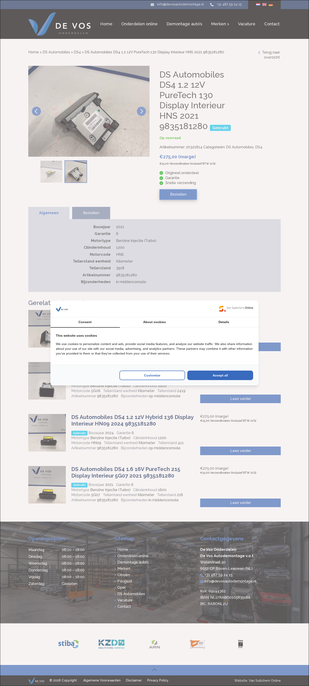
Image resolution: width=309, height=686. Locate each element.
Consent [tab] (85, 322)
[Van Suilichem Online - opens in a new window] (236, 308)
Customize (152, 375)
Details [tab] (224, 322)
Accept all (220, 375)
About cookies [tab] (154, 322)
